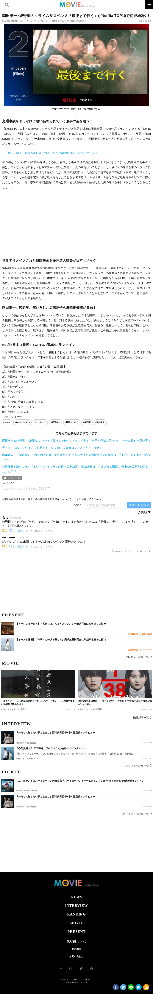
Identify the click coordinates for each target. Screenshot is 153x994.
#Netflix (6, 21)
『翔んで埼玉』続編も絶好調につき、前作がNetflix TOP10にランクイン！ (51, 152)
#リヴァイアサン (85, 709)
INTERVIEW (76, 905)
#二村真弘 (22, 709)
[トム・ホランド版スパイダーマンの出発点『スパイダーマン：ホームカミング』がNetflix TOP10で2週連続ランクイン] (7, 785)
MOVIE (76, 923)
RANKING (76, 914)
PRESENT (77, 932)
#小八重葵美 (30, 807)
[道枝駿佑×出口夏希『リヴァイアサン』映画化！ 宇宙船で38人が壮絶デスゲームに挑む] (115, 684)
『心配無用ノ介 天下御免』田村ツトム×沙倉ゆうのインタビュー (51, 748)
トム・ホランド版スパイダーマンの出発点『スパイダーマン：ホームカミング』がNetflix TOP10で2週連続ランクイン (80, 780)
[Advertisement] (76, 224)
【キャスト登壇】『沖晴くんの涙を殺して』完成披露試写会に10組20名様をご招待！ (62, 639)
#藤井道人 (81, 21)
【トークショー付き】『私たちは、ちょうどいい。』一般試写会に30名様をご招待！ (62, 623)
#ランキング (33, 21)
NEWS (76, 897)
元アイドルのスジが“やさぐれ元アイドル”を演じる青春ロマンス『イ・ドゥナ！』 (53, 447)
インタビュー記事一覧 (136, 765)
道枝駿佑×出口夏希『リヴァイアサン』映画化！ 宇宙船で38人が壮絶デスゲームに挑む (115, 703)
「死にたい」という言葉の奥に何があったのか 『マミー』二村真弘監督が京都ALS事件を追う (38, 703)
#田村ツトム (21, 759)
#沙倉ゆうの (32, 759)
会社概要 (76, 948)
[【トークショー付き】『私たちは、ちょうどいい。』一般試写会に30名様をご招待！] (7, 628)
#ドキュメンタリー (9, 709)
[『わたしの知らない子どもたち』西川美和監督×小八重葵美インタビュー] (7, 801)
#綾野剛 (71, 21)
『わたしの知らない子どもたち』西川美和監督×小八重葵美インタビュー (55, 796)
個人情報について (76, 941)
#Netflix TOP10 (18, 21)
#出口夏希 (97, 709)
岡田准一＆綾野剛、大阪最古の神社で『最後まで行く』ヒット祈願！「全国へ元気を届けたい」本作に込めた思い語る (76, 440)
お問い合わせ (76, 956)
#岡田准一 (45, 21)
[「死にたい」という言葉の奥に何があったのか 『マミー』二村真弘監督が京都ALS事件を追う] (38, 684)
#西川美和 (20, 807)
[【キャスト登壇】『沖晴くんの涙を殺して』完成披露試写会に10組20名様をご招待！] (7, 644)
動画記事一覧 (141, 717)
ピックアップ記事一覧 (136, 813)
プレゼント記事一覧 (137, 656)
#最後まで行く (59, 21)
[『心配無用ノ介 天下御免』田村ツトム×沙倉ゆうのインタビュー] (7, 753)
